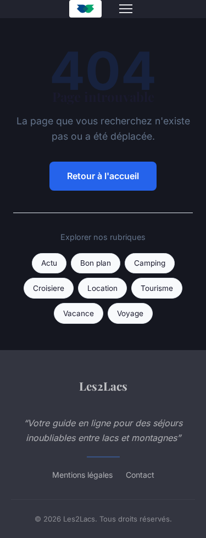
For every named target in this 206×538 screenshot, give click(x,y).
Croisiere (48, 288)
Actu (49, 263)
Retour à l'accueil (103, 175)
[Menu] (126, 9)
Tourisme (157, 288)
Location (102, 288)
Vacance (78, 313)
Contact (140, 474)
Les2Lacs (103, 385)
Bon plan (95, 263)
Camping (149, 263)
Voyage (130, 313)
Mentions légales (82, 474)
